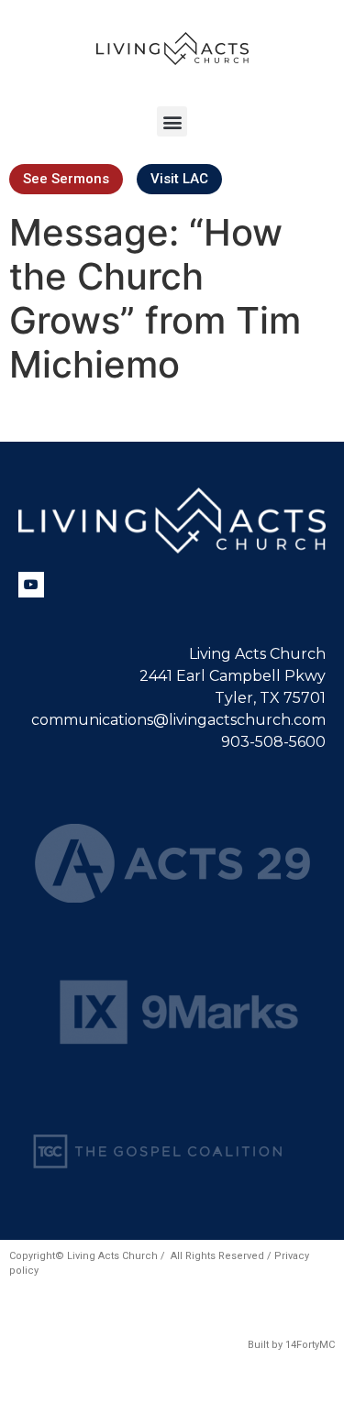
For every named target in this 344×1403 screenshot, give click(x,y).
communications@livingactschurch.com (178, 720)
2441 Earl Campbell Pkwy (232, 676)
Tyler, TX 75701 (270, 698)
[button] (172, 121)
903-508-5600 (273, 742)
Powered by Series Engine (172, 423)
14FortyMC (310, 1345)
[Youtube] (31, 584)
